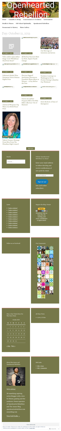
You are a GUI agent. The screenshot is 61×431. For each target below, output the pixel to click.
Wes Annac (11, 389)
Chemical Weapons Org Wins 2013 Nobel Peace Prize (10, 107)
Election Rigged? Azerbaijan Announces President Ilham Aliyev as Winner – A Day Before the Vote (30, 79)
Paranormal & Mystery (10, 27)
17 (16, 334)
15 (10, 334)
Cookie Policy (32, 428)
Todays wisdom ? (13, 210)
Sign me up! (42, 182)
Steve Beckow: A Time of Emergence (49, 103)
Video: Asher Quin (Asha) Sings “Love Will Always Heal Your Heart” (11, 59)
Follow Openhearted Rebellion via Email (42, 158)
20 (24, 334)
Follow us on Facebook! (13, 243)
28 (8, 341)
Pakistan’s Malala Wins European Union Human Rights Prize (11, 77)
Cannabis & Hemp (15, 19)
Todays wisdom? (12, 208)
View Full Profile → (13, 416)
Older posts (30, 148)
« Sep (8, 346)
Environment (48, 19)
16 (13, 334)
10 (16, 330)
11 (18, 330)
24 (16, 337)
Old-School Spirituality (23, 23)
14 (8, 334)
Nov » (13, 346)
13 (24, 330)
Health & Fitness (7, 23)
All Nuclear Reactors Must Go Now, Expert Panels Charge (30, 59)
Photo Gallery (24, 27)
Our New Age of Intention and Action (48, 52)
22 (10, 337)
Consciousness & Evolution (32, 19)
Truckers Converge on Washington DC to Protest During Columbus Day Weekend (49, 79)
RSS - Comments (42, 368)
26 (21, 337)
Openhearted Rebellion (41, 23)
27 (24, 337)
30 (13, 341)
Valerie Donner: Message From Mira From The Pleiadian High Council (11, 142)
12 (21, 330)
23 (13, 337)
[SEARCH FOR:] (16, 162)
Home (4, 19)
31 (16, 341)
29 (10, 341)
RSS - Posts (40, 366)
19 (21, 334)
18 (18, 334)
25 (18, 337)
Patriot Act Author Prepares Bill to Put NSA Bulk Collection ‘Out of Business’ (30, 102)
